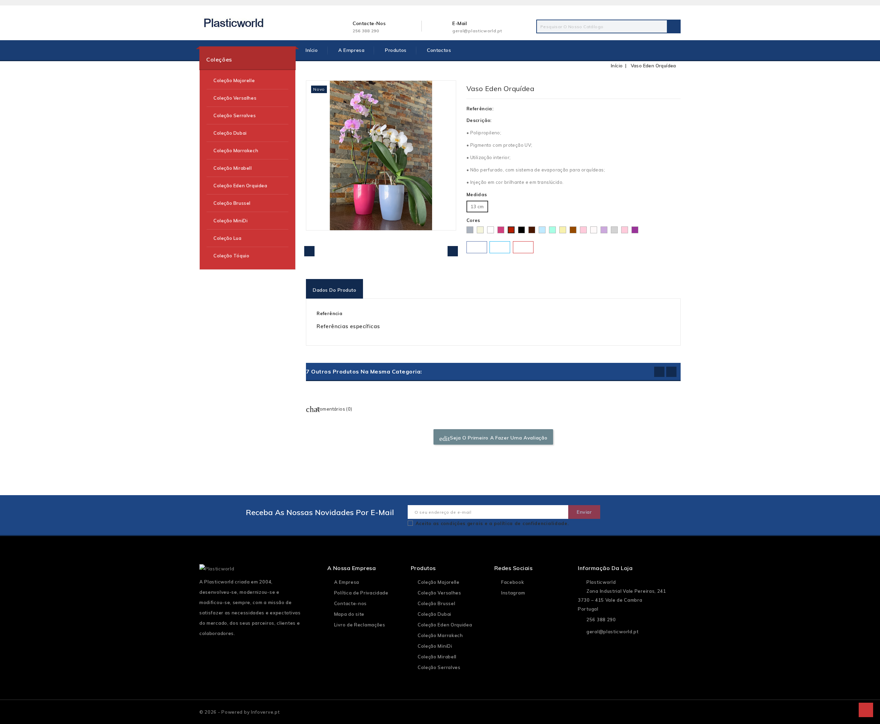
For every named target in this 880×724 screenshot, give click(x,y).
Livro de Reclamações (359, 624)
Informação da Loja (605, 568)
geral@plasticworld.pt (477, 30)
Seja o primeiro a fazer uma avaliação (493, 438)
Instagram (513, 592)
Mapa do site (349, 614)
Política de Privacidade (361, 592)
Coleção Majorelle (234, 80)
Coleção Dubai (230, 133)
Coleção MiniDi (230, 220)
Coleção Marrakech (235, 150)
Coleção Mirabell (232, 168)
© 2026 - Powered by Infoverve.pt (239, 712)
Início (312, 50)
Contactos (439, 50)
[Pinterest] (523, 247)
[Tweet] (500, 247)
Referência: (479, 108)
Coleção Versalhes (234, 98)
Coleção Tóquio (231, 255)
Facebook (512, 582)
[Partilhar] (477, 247)
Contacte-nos (350, 603)
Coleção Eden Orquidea (240, 185)
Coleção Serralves (234, 115)
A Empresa (351, 50)
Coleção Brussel (232, 203)
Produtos (396, 50)
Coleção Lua (227, 238)
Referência (329, 313)
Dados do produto (334, 290)
